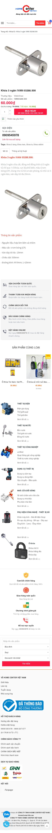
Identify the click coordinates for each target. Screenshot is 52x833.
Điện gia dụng (23, 408)
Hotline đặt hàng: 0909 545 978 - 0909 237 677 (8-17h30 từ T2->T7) (13, 729)
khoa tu (30, 144)
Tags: (3, 144)
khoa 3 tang (11, 144)
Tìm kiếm (40, 23)
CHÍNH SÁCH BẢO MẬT (11, 751)
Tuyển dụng (6, 690)
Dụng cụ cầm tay (24, 473)
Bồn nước (21, 430)
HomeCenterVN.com (26, 815)
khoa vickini (38, 144)
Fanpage (9, 789)
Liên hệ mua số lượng (11, 139)
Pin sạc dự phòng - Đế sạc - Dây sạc (32, 520)
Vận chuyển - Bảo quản (27, 480)
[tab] (5, 151)
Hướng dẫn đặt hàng (9, 721)
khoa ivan (21, 144)
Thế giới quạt (22, 412)
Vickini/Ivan (18, 96)
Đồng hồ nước (23, 436)
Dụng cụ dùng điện (25, 477)
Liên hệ (4, 686)
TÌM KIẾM (26, 663)
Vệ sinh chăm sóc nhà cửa (28, 495)
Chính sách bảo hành (10, 747)
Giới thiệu (5, 682)
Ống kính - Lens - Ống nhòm (29, 523)
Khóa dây (32, 554)
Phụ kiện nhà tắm (24, 502)
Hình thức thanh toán (9, 755)
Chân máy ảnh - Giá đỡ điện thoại (31, 517)
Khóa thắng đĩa (35, 551)
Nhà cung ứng (7, 693)
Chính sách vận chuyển (10, 744)
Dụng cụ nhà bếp (24, 498)
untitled (20, 452)
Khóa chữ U (33, 548)
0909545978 (10, 135)
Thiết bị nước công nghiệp (28, 458)
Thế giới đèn (22, 415)
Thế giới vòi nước (24, 433)
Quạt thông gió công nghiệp (28, 455)
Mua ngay (30, 111)
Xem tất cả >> (23, 419)
